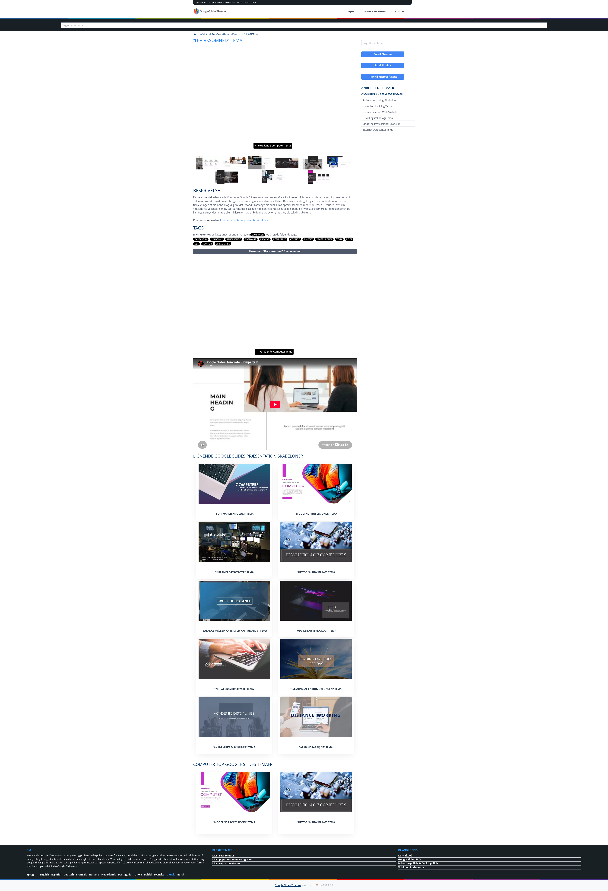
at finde (295, 239)
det (196, 243)
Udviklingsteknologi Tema (378, 118)
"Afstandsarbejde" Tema (316, 747)
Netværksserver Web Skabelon (381, 112)
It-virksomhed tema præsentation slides (244, 220)
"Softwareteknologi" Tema (234, 514)
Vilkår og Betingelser (411, 867)
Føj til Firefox (382, 65)
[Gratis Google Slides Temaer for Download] (210, 11)
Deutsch (68, 874)
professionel (324, 239)
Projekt (264, 239)
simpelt (308, 239)
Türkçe (137, 874)
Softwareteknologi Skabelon (379, 100)
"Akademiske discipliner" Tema (234, 747)
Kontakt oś (405, 855)
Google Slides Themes (288, 885)
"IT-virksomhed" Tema (217, 40)
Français (81, 874)
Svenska (159, 874)
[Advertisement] (275, 302)
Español (56, 874)
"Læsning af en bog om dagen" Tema (316, 689)
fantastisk (200, 239)
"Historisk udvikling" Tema (316, 572)
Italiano (94, 874)
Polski (148, 874)
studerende (234, 239)
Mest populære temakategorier (232, 859)
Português (124, 874)
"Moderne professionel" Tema (316, 514)
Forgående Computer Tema (274, 145)
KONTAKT (400, 11)
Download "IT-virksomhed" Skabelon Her (275, 251)
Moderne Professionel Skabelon (382, 124)
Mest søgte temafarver (226, 863)
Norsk (180, 874)
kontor (207, 243)
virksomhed (223, 243)
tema (339, 239)
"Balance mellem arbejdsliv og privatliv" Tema (234, 630)
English (44, 874)
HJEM (351, 11)
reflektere (279, 239)
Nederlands (108, 874)
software (250, 239)
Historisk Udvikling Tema (377, 106)
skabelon (217, 239)
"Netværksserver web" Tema (234, 689)
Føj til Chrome (383, 54)
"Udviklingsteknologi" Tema (316, 630)
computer (258, 234)
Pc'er (349, 239)
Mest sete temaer (223, 855)
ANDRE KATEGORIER (375, 11)
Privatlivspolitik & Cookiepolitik (418, 863)
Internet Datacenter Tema (378, 129)
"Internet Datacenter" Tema (234, 572)
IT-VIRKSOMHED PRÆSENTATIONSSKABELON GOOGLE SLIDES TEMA (226, 2)
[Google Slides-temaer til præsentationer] (194, 34)
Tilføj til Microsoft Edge (382, 76)
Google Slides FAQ (409, 859)
